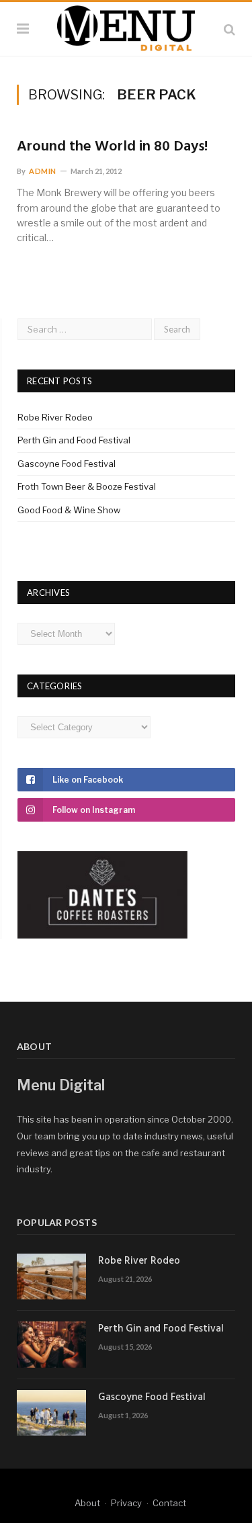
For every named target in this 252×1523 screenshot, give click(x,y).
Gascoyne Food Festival (66, 463)
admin (42, 171)
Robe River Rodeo (55, 417)
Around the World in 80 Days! (112, 147)
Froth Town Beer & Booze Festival (86, 486)
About (87, 1502)
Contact (169, 1502)
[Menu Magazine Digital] (126, 26)
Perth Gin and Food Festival (73, 440)
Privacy (126, 1502)
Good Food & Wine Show (68, 510)
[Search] (229, 29)
